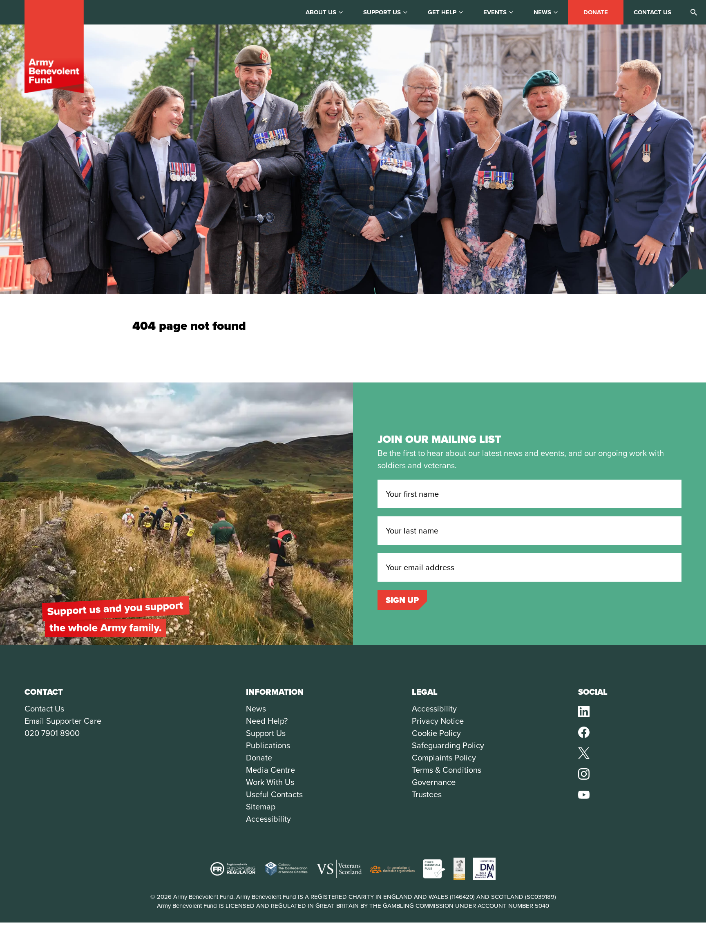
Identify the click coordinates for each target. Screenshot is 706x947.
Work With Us (270, 782)
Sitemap (260, 806)
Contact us (652, 12)
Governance (434, 782)
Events (495, 12)
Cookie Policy (436, 733)
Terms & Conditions (446, 770)
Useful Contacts (274, 794)
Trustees (427, 794)
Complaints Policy (444, 757)
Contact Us (44, 708)
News (542, 12)
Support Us (266, 733)
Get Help (442, 12)
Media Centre (270, 770)
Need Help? (267, 721)
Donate (595, 12)
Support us (382, 12)
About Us (321, 12)
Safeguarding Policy (448, 745)
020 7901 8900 (52, 733)
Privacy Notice (438, 721)
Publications (268, 745)
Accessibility (268, 819)
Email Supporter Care (63, 721)
